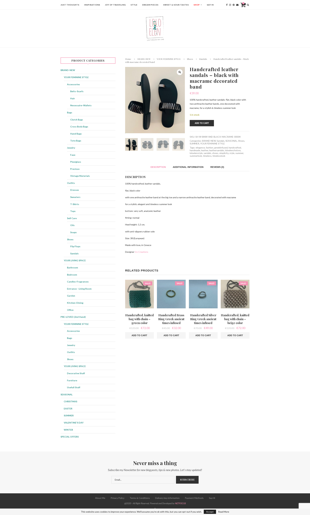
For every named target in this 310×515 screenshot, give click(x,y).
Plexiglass (75, 161)
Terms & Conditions (140, 498)
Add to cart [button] (139, 335)
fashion (209, 147)
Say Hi (210, 5)
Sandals (203, 59)
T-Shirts (74, 204)
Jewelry (71, 147)
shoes (215, 153)
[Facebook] (226, 5)
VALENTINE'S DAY (73, 422)
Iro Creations (141, 251)
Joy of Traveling (115, 5)
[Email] (237, 5)
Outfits (71, 183)
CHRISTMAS (70, 401)
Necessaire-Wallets (81, 105)
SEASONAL (231, 140)
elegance (200, 147)
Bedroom (72, 274)
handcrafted (235, 147)
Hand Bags (76, 133)
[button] (180, 72)
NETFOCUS (180, 503)
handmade (195, 150)
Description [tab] (158, 167)
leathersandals (216, 150)
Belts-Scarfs (76, 91)
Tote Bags (75, 140)
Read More (223, 512)
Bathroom (72, 267)
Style (134, 5)
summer (239, 153)
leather (204, 150)
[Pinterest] (234, 5)
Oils (72, 225)
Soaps (73, 232)
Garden (71, 295)
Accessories (73, 84)
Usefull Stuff (73, 387)
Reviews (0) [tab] (217, 167)
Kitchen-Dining (75, 302)
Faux (72, 154)
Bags (69, 112)
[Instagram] (230, 5)
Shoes (190, 59)
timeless (207, 155)
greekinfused (221, 147)
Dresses (74, 190)
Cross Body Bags (79, 126)
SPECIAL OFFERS (70, 436)
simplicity (223, 153)
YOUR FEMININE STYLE (169, 59)
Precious (75, 169)
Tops (73, 211)
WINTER (68, 429)
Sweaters (75, 197)
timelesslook (218, 155)
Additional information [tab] (188, 167)
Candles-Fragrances (78, 281)
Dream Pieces (150, 5)
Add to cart (202, 123)
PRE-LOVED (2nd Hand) (73, 316)
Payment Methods (194, 498)
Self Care (72, 218)
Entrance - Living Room (79, 288)
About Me (100, 498)
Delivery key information (167, 498)
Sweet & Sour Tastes (176, 5)
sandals (207, 153)
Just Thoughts (70, 5)
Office (70, 310)
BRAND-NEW (143, 59)
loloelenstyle (196, 153)
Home (128, 59)
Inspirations (92, 5)
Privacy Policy (117, 498)
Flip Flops (75, 246)
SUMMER (194, 143)
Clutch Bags (76, 119)
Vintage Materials (80, 175)
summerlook (196, 155)
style (231, 153)
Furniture (72, 380)
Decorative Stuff (76, 373)
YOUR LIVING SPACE (75, 260)
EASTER (68, 408)
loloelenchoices (233, 150)
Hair (72, 98)
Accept (210, 511)
